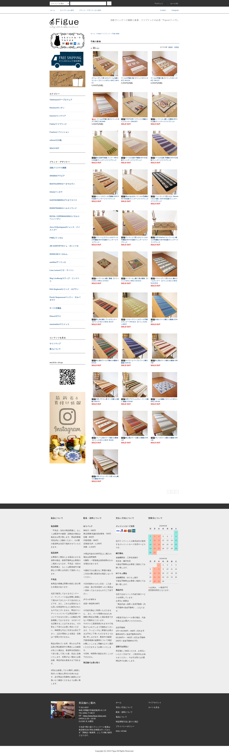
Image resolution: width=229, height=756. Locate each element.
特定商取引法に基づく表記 (127, 722)
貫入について (55, 349)
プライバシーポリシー (125, 726)
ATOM (123, 731)
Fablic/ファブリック (103, 33)
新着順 (176, 47)
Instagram (175, 10)
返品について (121, 717)
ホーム (52, 10)
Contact (163, 10)
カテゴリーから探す (67, 10)
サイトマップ (55, 344)
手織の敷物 (115, 33)
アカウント (159, 3)
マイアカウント (154, 702)
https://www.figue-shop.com (94, 716)
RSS (118, 731)
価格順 (170, 47)
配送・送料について (124, 712)
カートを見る (153, 707)
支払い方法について (124, 707)
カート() (174, 3)
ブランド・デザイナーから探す (90, 10)
